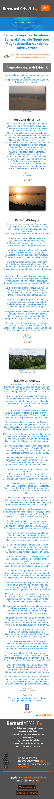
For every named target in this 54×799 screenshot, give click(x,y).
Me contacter (27, 787)
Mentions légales (27, 793)
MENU (45, 8)
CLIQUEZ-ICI (23, 767)
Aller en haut (45, 715)
